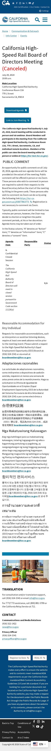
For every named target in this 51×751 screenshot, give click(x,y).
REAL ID (40, 657)
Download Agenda (17, 110)
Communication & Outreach (25, 31)
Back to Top (8, 723)
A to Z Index (34, 7)
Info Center (11, 35)
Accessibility (24, 732)
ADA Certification (21, 7)
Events (23, 35)
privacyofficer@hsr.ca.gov (14, 638)
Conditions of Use (24, 725)
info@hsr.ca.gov (36, 598)
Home (5, 31)
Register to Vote (20, 657)
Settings (45, 11)
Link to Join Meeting (18, 120)
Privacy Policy (8, 732)
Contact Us (45, 7)
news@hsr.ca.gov (10, 627)
